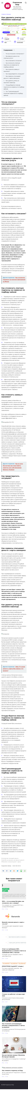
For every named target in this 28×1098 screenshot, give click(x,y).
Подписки (6, 32)
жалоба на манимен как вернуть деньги (13, 860)
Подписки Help (17, 3)
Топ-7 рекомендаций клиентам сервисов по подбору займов (13, 93)
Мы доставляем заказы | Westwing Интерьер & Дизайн (13, 1056)
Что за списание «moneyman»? (15, 53)
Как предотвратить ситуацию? (15, 74)
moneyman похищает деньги (10, 858)
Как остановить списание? (14, 60)
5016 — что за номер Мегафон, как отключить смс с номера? (13, 902)
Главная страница (6, 14)
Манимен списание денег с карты (11, 861)
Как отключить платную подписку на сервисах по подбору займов (12, 65)
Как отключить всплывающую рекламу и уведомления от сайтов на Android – (13, 1025)
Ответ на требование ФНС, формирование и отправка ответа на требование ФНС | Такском (14, 950)
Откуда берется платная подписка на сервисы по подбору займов (14, 87)
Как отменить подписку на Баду (12, 1070)
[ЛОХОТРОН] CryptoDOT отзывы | (12, 966)
